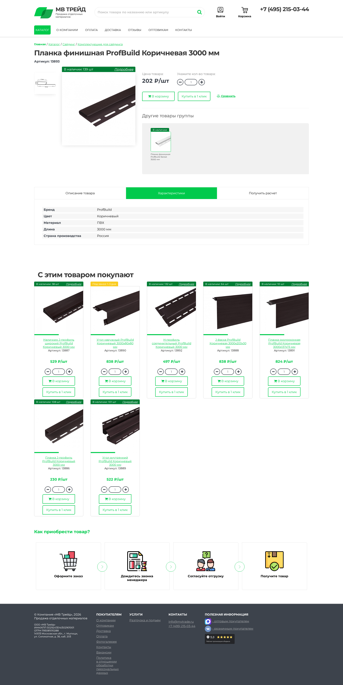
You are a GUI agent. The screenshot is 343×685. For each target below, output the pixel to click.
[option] (45, 85)
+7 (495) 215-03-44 (284, 9)
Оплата (91, 30)
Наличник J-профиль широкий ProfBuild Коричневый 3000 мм (59, 343)
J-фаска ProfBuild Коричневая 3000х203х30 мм (228, 343)
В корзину (160, 96)
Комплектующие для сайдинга (100, 44)
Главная (40, 44)
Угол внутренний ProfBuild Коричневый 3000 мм (115, 461)
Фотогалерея (106, 642)
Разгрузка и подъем (145, 620)
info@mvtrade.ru (181, 621)
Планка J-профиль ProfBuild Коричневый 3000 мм (58, 461)
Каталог (42, 30)
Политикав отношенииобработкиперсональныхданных (107, 665)
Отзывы (134, 30)
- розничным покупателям (232, 628)
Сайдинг (69, 44)
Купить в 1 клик (194, 96)
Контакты (183, 30)
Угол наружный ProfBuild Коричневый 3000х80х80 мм (115, 343)
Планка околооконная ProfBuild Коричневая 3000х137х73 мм (284, 343)
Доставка (113, 30)
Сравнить (227, 96)
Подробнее (123, 69)
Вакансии (103, 652)
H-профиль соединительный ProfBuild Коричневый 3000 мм (171, 343)
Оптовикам (158, 30)
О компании (67, 30)
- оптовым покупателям (230, 621)
